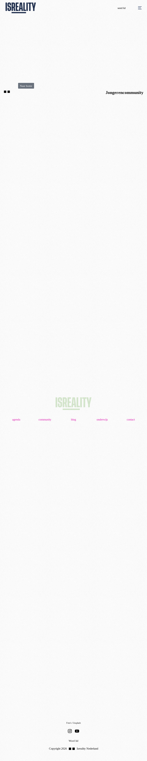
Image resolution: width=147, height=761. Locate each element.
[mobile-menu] (136, 8)
